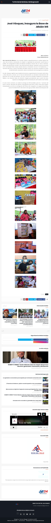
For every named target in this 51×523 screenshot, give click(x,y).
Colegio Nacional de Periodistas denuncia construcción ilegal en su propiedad (41, 321)
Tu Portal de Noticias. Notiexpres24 (25, 2)
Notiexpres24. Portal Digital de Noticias (35, 520)
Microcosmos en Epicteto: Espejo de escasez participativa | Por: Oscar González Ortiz (24, 390)
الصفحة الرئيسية (45, 20)
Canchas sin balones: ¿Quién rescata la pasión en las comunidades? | (24, 383)
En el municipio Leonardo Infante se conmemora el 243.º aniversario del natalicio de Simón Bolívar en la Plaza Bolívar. (26, 322)
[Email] (24, 35)
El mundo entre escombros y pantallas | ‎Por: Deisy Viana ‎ (27, 400)
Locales (40, 20)
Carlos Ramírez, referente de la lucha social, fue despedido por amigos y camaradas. (10, 321)
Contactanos (22, 520)
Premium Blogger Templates (26, 519)
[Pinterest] (27, 35)
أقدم (3, 331)
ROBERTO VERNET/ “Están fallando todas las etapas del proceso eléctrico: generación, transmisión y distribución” (28, 365)
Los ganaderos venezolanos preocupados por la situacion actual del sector (22, 378)
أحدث (48, 331)
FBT (36, 519)
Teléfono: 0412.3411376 (12, 520)
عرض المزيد (5, 305)
